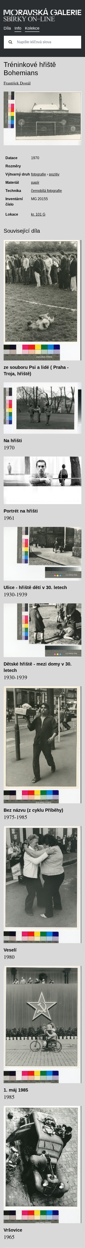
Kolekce (32, 28)
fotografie (38, 174)
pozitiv (54, 174)
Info (18, 28)
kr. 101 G (38, 214)
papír (35, 182)
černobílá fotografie (46, 191)
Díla (7, 28)
